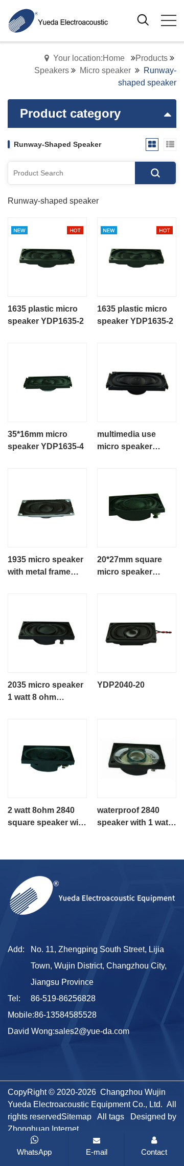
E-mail (96, 1152)
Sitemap (76, 1116)
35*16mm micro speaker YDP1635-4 (46, 440)
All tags (110, 1116)
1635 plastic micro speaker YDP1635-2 (46, 314)
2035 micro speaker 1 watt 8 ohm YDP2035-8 (45, 691)
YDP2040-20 (121, 684)
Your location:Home (89, 58)
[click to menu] (168, 20)
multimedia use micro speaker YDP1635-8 (126, 441)
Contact (154, 1152)
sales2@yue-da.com (92, 1031)
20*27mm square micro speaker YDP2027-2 (129, 566)
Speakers (51, 70)
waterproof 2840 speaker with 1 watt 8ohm (134, 817)
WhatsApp (34, 1152)
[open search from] (143, 19)
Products (151, 58)
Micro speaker (105, 70)
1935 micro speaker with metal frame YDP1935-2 (45, 566)
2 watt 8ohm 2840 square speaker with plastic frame (47, 817)
